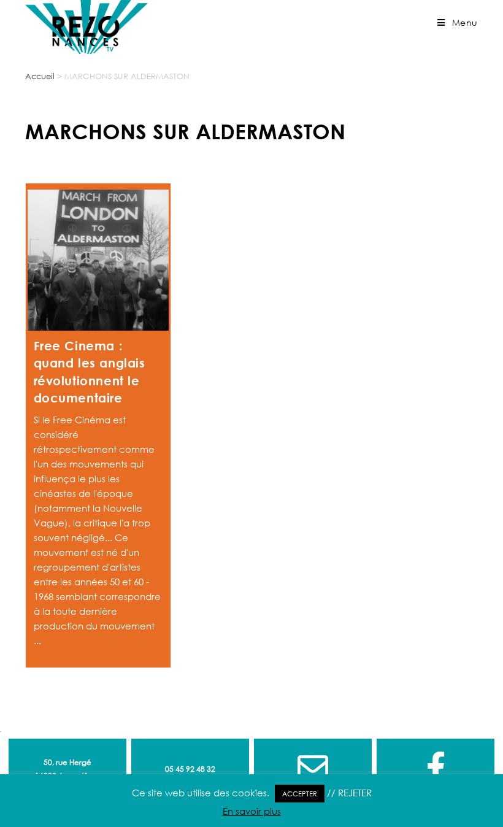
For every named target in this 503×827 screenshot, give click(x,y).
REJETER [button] (355, 792)
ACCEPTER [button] (299, 794)
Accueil (40, 76)
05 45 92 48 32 (190, 769)
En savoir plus (252, 811)
